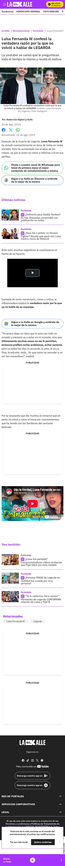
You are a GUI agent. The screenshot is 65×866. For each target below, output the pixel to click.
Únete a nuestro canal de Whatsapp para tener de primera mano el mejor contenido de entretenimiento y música (35, 167)
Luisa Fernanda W (15, 621)
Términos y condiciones (17, 823)
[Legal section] (60, 812)
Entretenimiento (21, 31)
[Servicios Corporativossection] (60, 804)
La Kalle (6, 31)
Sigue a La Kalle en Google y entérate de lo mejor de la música (35, 323)
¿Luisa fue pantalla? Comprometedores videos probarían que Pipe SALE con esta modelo (41, 561)
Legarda (38, 621)
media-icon (32, 860)
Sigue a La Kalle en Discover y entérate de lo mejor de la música (34, 180)
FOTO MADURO (51, 11)
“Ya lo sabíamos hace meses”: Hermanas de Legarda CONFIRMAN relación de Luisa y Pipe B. (41, 598)
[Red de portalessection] (60, 796)
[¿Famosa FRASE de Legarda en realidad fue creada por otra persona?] (10, 578)
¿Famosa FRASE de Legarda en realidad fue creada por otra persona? (40, 580)
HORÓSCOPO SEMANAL (28, 11)
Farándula (38, 31)
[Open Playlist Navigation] (61, 860)
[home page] (32, 742)
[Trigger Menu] (4, 4)
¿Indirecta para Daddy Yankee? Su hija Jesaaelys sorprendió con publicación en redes (40, 217)
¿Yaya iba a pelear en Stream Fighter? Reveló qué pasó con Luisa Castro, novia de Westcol (41, 235)
